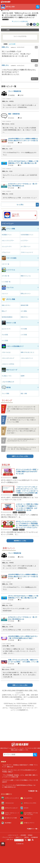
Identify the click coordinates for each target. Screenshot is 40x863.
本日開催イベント (7, 234)
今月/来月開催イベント (27, 234)
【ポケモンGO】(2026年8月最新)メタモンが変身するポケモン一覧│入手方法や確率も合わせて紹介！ (21, 431)
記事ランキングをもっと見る (20, 456)
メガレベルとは (6, 352)
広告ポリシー (19, 837)
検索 (35, 754)
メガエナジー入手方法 (8, 364)
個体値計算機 (24, 305)
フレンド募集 (5, 393)
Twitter (26, 840)
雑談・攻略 (24, 393)
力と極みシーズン (7, 376)
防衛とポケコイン (26, 293)
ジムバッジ (5, 293)
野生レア (4, 311)
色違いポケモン (6, 305)
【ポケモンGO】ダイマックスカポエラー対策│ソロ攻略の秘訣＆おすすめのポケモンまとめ (21, 409)
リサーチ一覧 (5, 264)
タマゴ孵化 (24, 311)
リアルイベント (6, 252)
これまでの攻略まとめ (8, 381)
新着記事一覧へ (33, 791)
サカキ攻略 (24, 329)
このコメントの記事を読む (20, 21)
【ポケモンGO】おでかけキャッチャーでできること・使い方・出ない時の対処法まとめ (21, 448)
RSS (33, 840)
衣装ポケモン (24, 317)
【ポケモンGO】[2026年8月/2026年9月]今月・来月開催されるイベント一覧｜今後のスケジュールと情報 (21, 420)
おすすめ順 (12, 44)
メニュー (3, 845)
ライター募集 (19, 840)
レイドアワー (24, 240)
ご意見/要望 (23, 835)
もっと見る (20, 204)
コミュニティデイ (7, 246)
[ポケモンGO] (5, 2)
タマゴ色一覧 (5, 276)
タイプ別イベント (26, 246)
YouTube (29, 840)
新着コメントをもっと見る (20, 685)
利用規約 (30, 835)
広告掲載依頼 (34, 837)
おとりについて (6, 329)
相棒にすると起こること (27, 352)
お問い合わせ (9, 839)
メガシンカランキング (8, 358)
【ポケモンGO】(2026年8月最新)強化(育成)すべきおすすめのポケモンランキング (21, 439)
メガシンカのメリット (27, 358)
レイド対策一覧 (6, 281)
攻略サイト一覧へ (33, 828)
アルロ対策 (5, 334)
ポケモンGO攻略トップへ (15, 215)
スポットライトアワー (8, 240)
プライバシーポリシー (8, 837)
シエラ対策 (24, 334)
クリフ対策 (5, 340)
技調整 (22, 376)
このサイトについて (13, 835)
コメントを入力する (20, 36)
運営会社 (26, 837)
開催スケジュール (26, 276)
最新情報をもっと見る (20, 540)
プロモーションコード (27, 252)
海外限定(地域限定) (7, 317)
